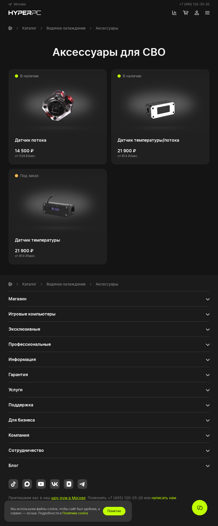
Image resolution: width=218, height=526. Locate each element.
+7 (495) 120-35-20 (194, 4)
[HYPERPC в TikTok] (13, 483)
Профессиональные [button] (30, 344)
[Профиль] (197, 13)
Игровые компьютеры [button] (32, 314)
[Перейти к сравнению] (174, 13)
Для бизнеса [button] (22, 420)
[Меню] (207, 13)
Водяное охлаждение (66, 28)
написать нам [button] (164, 497)
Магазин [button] (17, 298)
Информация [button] (22, 359)
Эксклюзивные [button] (24, 329)
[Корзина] (185, 13)
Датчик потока (30, 140)
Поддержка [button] (21, 404)
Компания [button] (19, 435)
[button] (17, 4)
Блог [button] (13, 465)
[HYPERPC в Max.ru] (27, 483)
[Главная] (10, 28)
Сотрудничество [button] (26, 450)
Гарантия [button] (18, 374)
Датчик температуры (37, 240)
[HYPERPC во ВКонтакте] (55, 483)
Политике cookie (75, 513)
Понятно (114, 511)
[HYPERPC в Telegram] (82, 483)
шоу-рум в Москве (68, 497)
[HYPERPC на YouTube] (41, 483)
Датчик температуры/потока (148, 140)
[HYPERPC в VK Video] (68, 483)
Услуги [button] (16, 389)
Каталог (29, 28)
